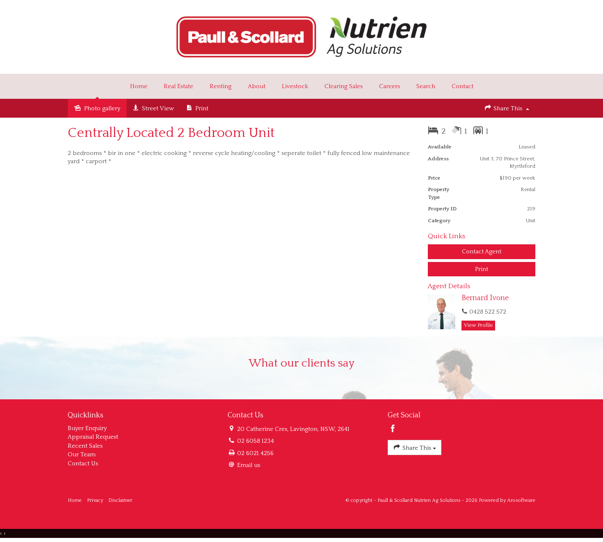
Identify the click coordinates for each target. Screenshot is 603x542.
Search (425, 86)
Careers (389, 86)
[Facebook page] (393, 429)
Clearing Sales (343, 86)
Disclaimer (120, 500)
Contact (462, 86)
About (256, 86)
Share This (508, 108)
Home (138, 86)
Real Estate (178, 86)
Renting (220, 86)
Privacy (95, 500)
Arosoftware (521, 500)
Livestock (295, 86)
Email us (248, 465)
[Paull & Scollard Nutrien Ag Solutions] (301, 36)
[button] (482, 269)
